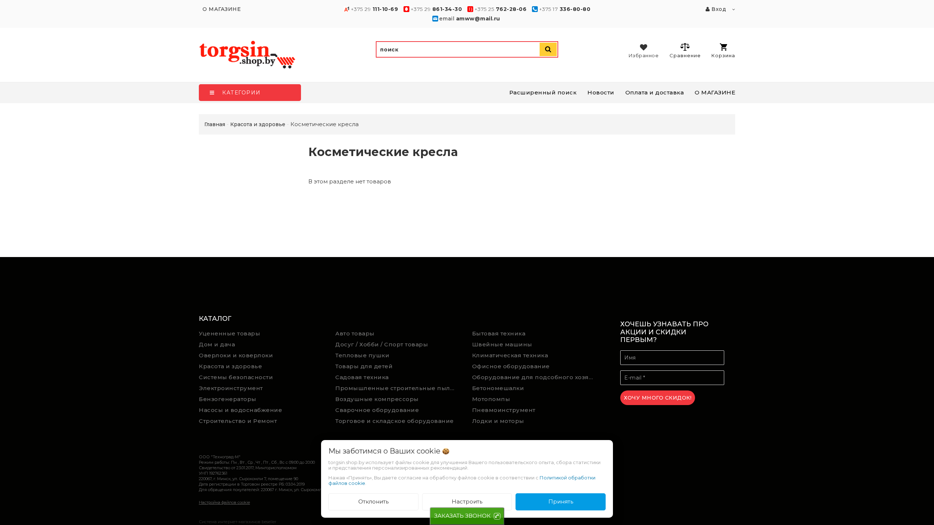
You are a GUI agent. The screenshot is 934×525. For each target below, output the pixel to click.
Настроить (467, 501)
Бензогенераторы (227, 399)
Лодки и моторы (498, 420)
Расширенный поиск (543, 92)
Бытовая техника (499, 333)
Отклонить (373, 501)
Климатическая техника (510, 355)
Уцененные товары (229, 333)
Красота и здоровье (230, 366)
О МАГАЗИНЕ (715, 92)
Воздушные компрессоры (377, 399)
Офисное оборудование (511, 366)
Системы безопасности (236, 377)
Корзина (723, 55)
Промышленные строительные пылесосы (398, 388)
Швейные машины (502, 344)
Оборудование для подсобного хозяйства (535, 377)
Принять (560, 501)
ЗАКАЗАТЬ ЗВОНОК (462, 515)
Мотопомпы (491, 399)
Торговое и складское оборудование (394, 420)
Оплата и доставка (654, 92)
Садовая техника (362, 377)
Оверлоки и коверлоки (236, 355)
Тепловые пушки (362, 355)
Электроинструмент (231, 388)
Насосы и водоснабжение (240, 410)
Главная (214, 124)
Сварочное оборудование (377, 410)
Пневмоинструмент (504, 410)
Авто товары (355, 333)
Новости (600, 92)
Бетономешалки (498, 388)
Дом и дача (217, 344)
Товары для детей (364, 366)
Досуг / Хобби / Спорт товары (381, 344)
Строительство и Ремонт (238, 420)
